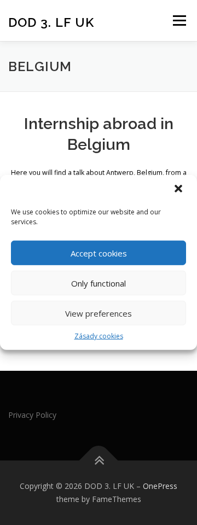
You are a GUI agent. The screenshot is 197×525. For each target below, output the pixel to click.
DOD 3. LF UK (51, 21)
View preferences (98, 312)
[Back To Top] (98, 460)
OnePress (160, 486)
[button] (179, 189)
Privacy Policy (32, 415)
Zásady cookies (98, 336)
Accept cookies (99, 252)
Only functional (98, 282)
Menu (179, 20)
